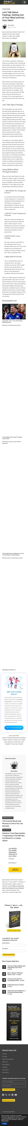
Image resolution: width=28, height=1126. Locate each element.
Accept (4, 1123)
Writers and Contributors (8, 1059)
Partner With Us (6, 1064)
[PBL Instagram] (9, 1095)
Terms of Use (5, 1069)
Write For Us (5, 1061)
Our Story (4, 1054)
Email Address (13, 862)
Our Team (4, 1056)
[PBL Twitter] (6, 1095)
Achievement (6, 9)
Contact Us (4, 1067)
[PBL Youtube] (16, 1095)
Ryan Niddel (14, 771)
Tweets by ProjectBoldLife (8, 1111)
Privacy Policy (5, 1072)
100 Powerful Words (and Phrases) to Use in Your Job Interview (12, 823)
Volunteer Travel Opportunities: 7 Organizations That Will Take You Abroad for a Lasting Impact (13, 837)
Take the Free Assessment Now (14, 727)
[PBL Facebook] (3, 1095)
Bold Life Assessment (8, 1100)
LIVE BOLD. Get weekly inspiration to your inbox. (14, 1078)
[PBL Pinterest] (13, 1095)
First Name (11, 858)
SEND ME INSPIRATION (8, 954)
